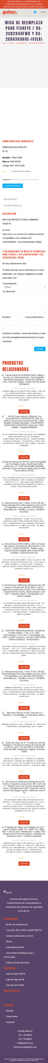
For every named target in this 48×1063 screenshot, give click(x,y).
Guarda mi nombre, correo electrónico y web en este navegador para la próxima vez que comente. (24, 337)
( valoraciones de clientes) (21, 171)
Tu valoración (9, 291)
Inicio (4, 43)
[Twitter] (14, 997)
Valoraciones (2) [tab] (12, 205)
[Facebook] (7, 997)
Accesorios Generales (37, 43)
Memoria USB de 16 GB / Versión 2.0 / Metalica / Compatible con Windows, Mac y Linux (24, 725)
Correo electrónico (35, 317)
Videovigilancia (21, 43)
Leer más (24, 411)
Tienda (11, 43)
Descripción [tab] (10, 199)
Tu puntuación (10, 283)
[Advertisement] (24, 65)
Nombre (7, 317)
